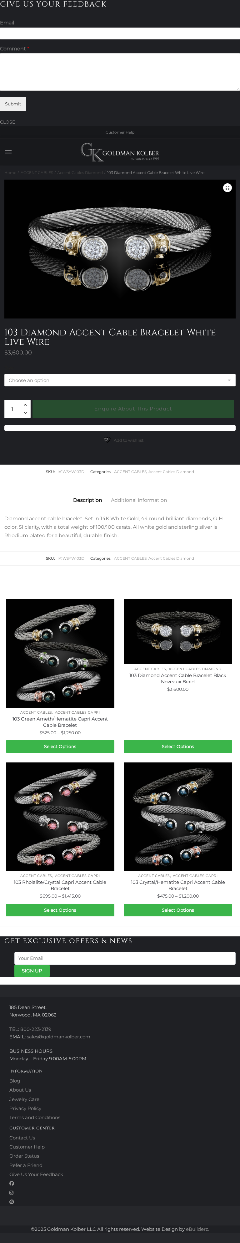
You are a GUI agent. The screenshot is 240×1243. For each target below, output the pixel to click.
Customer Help (120, 132)
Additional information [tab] (139, 500)
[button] (227, 187)
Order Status (24, 1156)
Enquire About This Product (133, 409)
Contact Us (22, 1138)
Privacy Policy (25, 1108)
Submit (13, 104)
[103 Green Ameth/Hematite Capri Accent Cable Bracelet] (60, 653)
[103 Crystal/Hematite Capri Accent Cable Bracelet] (178, 816)
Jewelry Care (24, 1099)
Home (10, 172)
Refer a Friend (25, 1165)
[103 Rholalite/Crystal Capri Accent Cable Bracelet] (60, 816)
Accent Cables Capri (77, 712)
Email (7, 23)
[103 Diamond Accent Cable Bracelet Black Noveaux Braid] (178, 631)
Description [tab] (87, 500)
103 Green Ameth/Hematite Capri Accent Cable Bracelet (60, 722)
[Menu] (14, 152)
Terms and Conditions (34, 1117)
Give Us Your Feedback (36, 1174)
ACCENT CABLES (37, 172)
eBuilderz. (197, 1229)
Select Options (60, 746)
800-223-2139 (35, 1029)
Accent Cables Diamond (80, 172)
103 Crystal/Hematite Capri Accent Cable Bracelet (178, 885)
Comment (14, 49)
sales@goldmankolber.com (58, 1037)
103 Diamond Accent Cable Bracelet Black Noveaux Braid (177, 678)
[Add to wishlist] (106, 607)
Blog (14, 1081)
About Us (20, 1090)
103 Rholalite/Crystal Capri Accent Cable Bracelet (60, 885)
